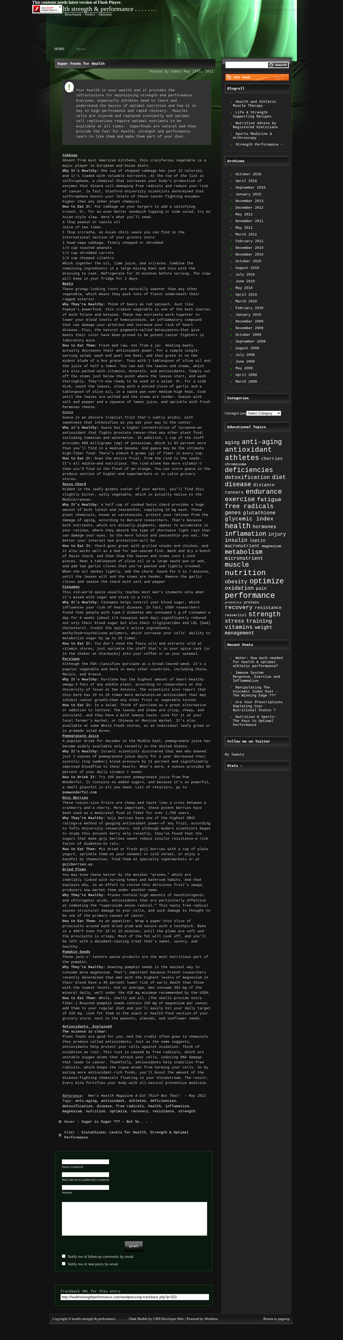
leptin (257, 540)
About (80, 49)
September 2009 (251, 342)
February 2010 (249, 308)
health (154, 1106)
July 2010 (245, 275)
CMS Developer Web (168, 1319)
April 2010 (246, 295)
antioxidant (113, 1101)
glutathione (259, 513)
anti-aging (86, 1101)
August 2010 (247, 268)
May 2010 (244, 288)
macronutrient (242, 546)
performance (250, 595)
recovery (139, 1111)
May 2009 (244, 368)
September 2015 (251, 188)
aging (232, 442)
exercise (240, 499)
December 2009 (249, 321)
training (259, 621)
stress (234, 621)
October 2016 (248, 174)
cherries (272, 458)
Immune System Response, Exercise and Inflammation (256, 677)
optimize (118, 1111)
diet (279, 477)
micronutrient (244, 558)
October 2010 (248, 261)
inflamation (177, 1106)
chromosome (235, 464)
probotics (233, 602)
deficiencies (163, 1101)
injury (277, 534)
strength (186, 1111)
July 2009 (245, 355)
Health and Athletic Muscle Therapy (254, 104)
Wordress (211, 1319)
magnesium (72, 1111)
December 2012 (249, 208)
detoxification (77, 1106)
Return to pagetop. (276, 1319)
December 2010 (249, 248)
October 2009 (248, 335)
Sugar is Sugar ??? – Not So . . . (116, 1122)
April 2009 (246, 375)
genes (233, 513)
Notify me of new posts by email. (93, 1264)
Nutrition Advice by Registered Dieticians (255, 125)
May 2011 (244, 228)
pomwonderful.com (79, 792)
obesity (236, 582)
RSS (257, 77)
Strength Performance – (259, 145)
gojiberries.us (77, 864)
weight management (249, 630)
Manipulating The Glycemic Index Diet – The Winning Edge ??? (255, 692)
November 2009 (249, 328)
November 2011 (249, 221)
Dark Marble (138, 1319)
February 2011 (249, 241)
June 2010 (245, 281)
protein (251, 602)
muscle (237, 565)
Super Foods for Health (81, 64)
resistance (163, 1111)
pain (261, 588)
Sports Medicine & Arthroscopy (252, 136)
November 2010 (249, 255)
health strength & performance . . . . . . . (105, 8)
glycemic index (249, 519)
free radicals (130, 1106)
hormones (264, 527)
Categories (235, 414)
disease (104, 1106)
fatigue (269, 500)
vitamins (239, 627)
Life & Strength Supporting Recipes (252, 115)
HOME (59, 49)
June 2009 (245, 362)
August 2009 (247, 348)
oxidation (239, 588)
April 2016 (246, 181)
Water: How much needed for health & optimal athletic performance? (258, 662)
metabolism (243, 552)
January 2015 (248, 194)
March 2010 (246, 301)
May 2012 (244, 214)
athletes (137, 1101)
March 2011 (246, 235)
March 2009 (246, 382)
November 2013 (249, 201)
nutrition (95, 1111)
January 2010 (248, 315)
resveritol (235, 615)
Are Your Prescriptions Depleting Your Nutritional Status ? (258, 706)
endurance (264, 492)
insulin (236, 540)
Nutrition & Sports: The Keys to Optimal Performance (254, 721)
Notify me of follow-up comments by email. (101, 1257)
